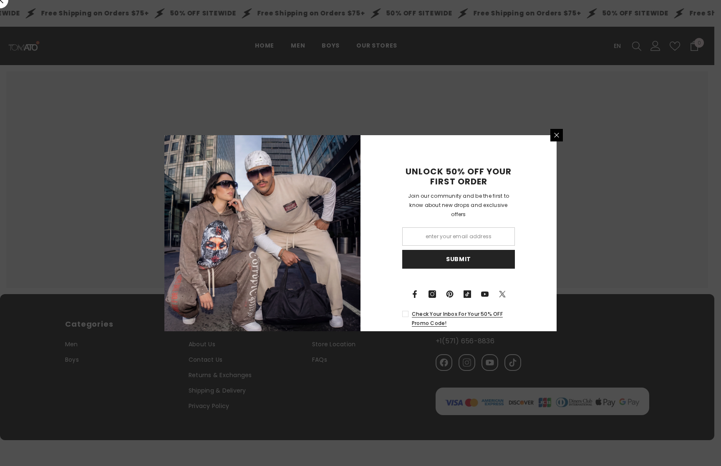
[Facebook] (415, 294)
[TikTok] (467, 294)
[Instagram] (432, 294)
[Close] (556, 135)
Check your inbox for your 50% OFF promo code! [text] (457, 318)
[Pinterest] (450, 294)
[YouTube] (485, 294)
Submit (458, 259)
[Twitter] (502, 294)
